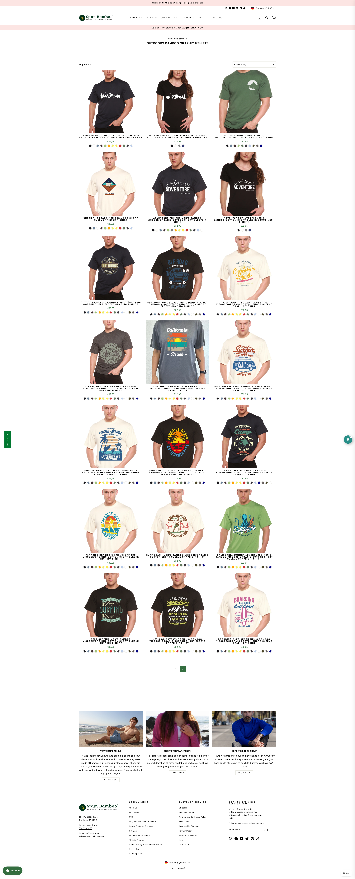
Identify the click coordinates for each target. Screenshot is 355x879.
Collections (180, 39)
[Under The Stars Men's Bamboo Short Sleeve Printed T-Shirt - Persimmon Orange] (109, 228)
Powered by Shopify (177, 868)
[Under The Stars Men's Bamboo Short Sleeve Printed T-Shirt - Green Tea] (105, 228)
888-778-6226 (85, 828)
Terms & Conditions (188, 835)
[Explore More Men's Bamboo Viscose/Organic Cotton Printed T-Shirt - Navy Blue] (246, 146)
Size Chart (184, 822)
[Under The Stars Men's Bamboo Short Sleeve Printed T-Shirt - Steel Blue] (94, 228)
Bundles (189, 18)
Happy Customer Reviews (141, 826)
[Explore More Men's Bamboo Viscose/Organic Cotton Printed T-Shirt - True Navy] (261, 146)
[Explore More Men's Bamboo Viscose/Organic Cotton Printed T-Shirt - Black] (227, 146)
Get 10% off (7, 439)
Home (171, 39)
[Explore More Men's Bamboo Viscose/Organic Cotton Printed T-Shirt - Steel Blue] (231, 146)
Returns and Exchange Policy (192, 817)
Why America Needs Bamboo (142, 822)
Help (181, 840)
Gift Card (133, 831)
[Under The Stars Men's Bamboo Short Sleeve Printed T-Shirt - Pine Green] (124, 228)
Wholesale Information (139, 835)
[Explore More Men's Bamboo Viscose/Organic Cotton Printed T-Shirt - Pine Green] (242, 146)
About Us (217, 18)
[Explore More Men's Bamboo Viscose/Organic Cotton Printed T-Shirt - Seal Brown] (235, 146)
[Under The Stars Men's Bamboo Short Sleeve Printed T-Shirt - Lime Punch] (112, 228)
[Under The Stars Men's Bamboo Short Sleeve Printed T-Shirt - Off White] (97, 228)
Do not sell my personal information (145, 845)
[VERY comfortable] (111, 729)
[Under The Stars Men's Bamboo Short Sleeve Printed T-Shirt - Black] (90, 228)
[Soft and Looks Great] (244, 729)
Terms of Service (136, 849)
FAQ (131, 817)
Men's (150, 18)
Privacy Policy (185, 831)
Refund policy (135, 854)
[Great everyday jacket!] (177, 729)
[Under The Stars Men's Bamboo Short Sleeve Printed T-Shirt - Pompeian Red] (120, 228)
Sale (202, 18)
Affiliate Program (136, 840)
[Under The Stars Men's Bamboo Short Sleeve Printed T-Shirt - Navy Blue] (127, 228)
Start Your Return (187, 812)
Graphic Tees (169, 18)
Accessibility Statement (189, 826)
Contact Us (184, 845)
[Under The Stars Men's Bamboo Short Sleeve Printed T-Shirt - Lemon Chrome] (116, 228)
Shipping (183, 808)
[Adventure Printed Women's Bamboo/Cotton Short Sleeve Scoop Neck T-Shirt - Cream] (242, 230)
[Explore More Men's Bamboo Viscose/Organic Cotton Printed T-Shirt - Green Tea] (238, 146)
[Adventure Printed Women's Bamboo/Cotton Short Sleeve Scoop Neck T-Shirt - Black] (238, 230)
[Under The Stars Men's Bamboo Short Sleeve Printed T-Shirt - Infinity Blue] (131, 228)
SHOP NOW (197, 28)
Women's (135, 18)
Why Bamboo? (135, 812)
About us (133, 808)
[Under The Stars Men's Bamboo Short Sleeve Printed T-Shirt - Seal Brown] (101, 228)
